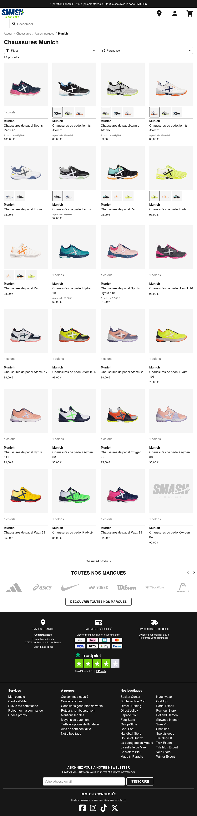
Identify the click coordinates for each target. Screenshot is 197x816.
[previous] (188, 573)
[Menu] (4, 24)
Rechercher (25, 24)
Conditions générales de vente (82, 706)
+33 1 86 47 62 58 (43, 647)
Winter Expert (165, 756)
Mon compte (16, 696)
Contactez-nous (43, 634)
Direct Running (131, 706)
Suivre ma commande (23, 706)
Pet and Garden (167, 715)
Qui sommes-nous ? (74, 696)
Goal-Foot (127, 729)
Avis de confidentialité (76, 729)
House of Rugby (132, 738)
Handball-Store (131, 733)
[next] (194, 573)
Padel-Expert (165, 706)
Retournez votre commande (154, 637)
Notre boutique (71, 733)
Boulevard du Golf (133, 701)
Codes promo (17, 715)
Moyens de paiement (75, 719)
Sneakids (162, 729)
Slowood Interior (167, 719)
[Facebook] (82, 808)
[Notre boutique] (159, 13)
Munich (9, 121)
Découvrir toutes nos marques (98, 601)
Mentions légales (72, 715)
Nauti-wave (164, 696)
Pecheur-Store (166, 710)
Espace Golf (129, 715)
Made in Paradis (132, 756)
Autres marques (44, 33)
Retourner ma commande (25, 710)
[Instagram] (93, 808)
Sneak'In (162, 724)
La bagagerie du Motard (137, 742)
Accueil (8, 33)
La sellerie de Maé (133, 747)
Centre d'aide (17, 701)
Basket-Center (130, 696)
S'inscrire (140, 781)
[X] (115, 808)
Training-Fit (164, 738)
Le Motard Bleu (131, 752)
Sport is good (165, 733)
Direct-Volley (129, 710)
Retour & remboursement (78, 710)
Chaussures (23, 33)
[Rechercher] (14, 23)
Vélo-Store (163, 752)
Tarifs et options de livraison (80, 724)
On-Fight (162, 701)
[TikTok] (104, 808)
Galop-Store (129, 724)
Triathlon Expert (167, 747)
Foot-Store (128, 719)
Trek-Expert (164, 742)
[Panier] (190, 13)
